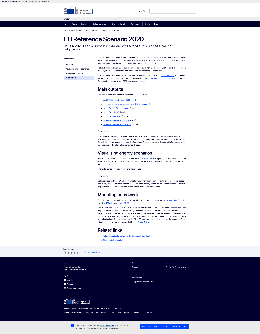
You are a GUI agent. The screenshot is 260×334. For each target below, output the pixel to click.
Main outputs (70, 64)
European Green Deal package (160, 78)
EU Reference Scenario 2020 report (121, 100)
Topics (74, 24)
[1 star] (64, 252)
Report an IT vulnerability (73, 313)
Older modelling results (112, 240)
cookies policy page (107, 325)
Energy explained (118, 24)
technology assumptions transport (117, 124)
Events (147, 24)
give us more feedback (92, 253)
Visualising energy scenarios (77, 69)
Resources (135, 24)
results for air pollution (112, 116)
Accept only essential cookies (174, 326)
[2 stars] (66, 252)
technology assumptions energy (116, 120)
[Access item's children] (89, 24)
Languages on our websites (95, 313)
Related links (70, 78)
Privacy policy (123, 313)
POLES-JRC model (145, 222)
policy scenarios (167, 75)
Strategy (84, 24)
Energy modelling (91, 30)
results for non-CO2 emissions (115, 108)
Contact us (118, 308)
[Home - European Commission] (80, 10)
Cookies (112, 313)
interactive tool (146, 158)
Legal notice (136, 313)
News (155, 24)
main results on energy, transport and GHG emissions (125, 104)
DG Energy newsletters (72, 288)
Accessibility (148, 313)
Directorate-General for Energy (177, 267)
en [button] (143, 11)
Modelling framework (74, 73)
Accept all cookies (150, 326)
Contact (135, 267)
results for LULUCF (111, 112)
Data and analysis (99, 24)
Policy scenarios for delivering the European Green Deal (126, 236)
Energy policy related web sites (143, 282)
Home (66, 24)
